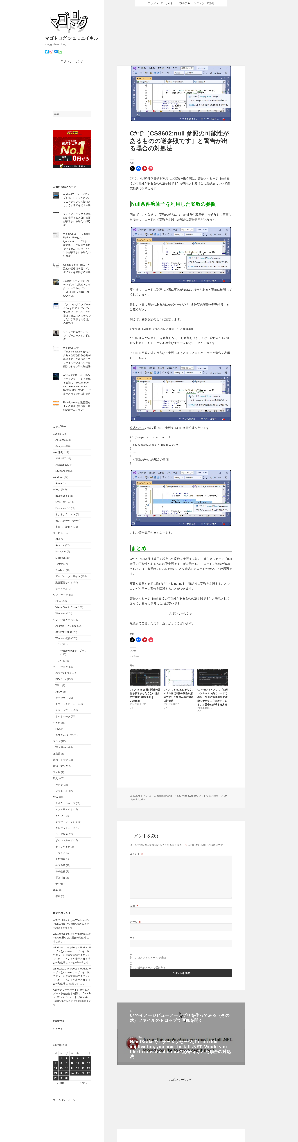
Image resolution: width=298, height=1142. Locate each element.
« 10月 (60, 1083)
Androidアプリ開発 (66, 626)
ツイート (58, 1028)
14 (55, 1068)
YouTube (60, 570)
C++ (60, 660)
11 (77, 1063)
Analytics (60, 446)
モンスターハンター (66, 520)
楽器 (57, 896)
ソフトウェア (60, 595)
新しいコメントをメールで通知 (148, 957)
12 (83, 1063)
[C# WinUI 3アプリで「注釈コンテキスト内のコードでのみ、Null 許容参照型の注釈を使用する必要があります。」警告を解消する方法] (212, 677)
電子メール (61, 588)
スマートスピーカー (66, 704)
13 (88, 1063)
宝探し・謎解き (64, 526)
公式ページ (137, 427)
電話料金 (60, 877)
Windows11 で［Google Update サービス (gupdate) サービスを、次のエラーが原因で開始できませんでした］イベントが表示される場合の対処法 (76, 244)
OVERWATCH (63, 502)
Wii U (58, 685)
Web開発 (58, 452)
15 (61, 1068)
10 (72, 1063)
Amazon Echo (63, 673)
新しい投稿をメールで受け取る (148, 967)
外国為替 (60, 865)
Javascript (61, 464)
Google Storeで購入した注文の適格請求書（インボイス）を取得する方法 (76, 268)
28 (55, 1078)
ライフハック (62, 846)
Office (58, 601)
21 (55, 1073)
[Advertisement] (72, 87)
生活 (55, 797)
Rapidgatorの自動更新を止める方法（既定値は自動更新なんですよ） (76, 406)
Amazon (60, 545)
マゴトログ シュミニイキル (71, 38)
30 (66, 1078)
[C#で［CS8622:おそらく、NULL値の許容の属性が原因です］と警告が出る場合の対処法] (179, 677)
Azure (58, 483)
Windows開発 (63, 638)
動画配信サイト (64, 582)
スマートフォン (64, 710)
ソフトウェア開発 (63, 619)
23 (66, 1073)
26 (83, 1073)
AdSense (60, 440)
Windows (58, 477)
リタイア (60, 853)
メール (135, 921)
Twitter (59, 564)
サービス (58, 533)
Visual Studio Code (66, 607)
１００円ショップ (65, 803)
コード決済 (61, 834)
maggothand (164, 795)
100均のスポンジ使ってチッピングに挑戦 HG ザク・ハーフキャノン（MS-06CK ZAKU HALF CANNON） (77, 288)
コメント (136, 853)
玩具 (55, 778)
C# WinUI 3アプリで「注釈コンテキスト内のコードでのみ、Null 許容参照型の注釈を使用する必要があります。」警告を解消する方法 (212, 697)
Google (57, 433)
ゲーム (56, 489)
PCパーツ (60, 679)
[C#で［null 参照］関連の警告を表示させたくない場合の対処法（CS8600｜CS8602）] (145, 677)
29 (61, 1078)
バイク (56, 722)
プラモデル (61, 791)
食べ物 (59, 884)
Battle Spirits (62, 495)
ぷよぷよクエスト (65, 514)
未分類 (56, 772)
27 (88, 1073)
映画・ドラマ (60, 760)
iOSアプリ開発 (63, 632)
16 (66, 1068)
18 (77, 1068)
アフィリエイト (64, 809)
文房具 (56, 753)
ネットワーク (62, 716)
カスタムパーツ (64, 735)
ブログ (56, 741)
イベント (60, 815)
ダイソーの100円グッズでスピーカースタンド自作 (76, 335)
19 (83, 1068)
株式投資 (60, 871)
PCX (58, 729)
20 (88, 1068)
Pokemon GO (62, 508)
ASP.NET (60, 458)
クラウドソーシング (66, 822)
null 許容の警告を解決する (206, 304)
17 (72, 1068)
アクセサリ (61, 698)
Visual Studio (137, 799)
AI (56, 539)
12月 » (83, 1083)
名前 (134, 905)
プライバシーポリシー (65, 1100)
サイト (134, 937)
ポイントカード (64, 840)
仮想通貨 (60, 859)
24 (72, 1073)
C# (59, 644)
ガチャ (59, 784)
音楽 (55, 890)
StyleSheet (61, 471)
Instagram (60, 551)
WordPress (61, 747)
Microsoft (60, 557)
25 (77, 1073)
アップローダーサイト (67, 576)
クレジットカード (65, 828)
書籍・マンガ (60, 766)
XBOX (58, 691)
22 (61, 1073)
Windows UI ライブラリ (73, 650)
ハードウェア (60, 667)
